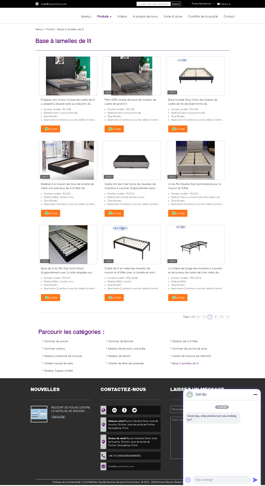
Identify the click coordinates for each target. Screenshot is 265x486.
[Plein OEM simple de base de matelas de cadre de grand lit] (131, 75)
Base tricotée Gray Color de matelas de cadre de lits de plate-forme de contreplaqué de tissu (192, 103)
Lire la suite (58, 416)
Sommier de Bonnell (120, 341)
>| (227, 316)
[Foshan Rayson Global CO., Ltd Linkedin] (114, 410)
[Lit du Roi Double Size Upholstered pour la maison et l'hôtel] (195, 160)
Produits (103, 16)
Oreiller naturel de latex (58, 363)
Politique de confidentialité (67, 482)
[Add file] (188, 480)
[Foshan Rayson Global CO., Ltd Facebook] (124, 410)
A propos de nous (145, 16)
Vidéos (122, 16)
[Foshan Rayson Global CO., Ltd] (57, 15)
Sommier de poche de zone (189, 348)
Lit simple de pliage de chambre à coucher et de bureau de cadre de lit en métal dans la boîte (195, 272)
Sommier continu (54, 348)
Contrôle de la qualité (203, 16)
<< (204, 316)
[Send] (255, 480)
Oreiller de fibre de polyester (126, 363)
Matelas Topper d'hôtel (58, 370)
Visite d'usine (173, 16)
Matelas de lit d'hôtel (185, 341)
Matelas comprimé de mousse (63, 355)
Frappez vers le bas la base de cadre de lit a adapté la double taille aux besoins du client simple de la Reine (68, 103)
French (224, 4)
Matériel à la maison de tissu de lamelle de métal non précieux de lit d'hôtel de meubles (67, 188)
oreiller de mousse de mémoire (191, 355)
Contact (229, 16)
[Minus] (255, 394)
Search (176, 4)
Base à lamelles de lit (185, 363)
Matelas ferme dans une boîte (126, 348)
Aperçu (86, 16)
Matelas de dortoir (119, 355)
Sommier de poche (56, 341)
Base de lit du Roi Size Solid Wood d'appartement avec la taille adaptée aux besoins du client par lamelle (66, 272)
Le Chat (52, 129)
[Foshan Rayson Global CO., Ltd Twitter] (134, 410)
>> (221, 316)
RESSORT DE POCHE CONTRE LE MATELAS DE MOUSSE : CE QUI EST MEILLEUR (71, 409)
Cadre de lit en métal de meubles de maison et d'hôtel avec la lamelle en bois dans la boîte (130, 272)
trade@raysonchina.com (54, 4)
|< (198, 316)
